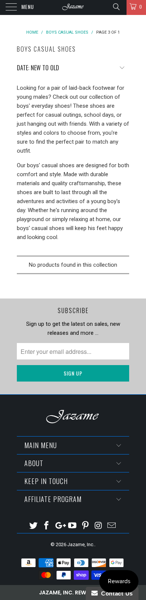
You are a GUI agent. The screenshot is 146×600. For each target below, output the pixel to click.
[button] (73, 592)
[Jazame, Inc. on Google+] (59, 526)
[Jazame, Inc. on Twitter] (33, 526)
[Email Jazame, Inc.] (111, 526)
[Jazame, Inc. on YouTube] (72, 526)
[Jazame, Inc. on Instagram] (98, 526)
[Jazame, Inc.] (73, 7)
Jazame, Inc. (80, 544)
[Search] (116, 6)
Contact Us (115, 593)
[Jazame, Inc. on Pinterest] (85, 526)
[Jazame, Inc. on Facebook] (46, 526)
